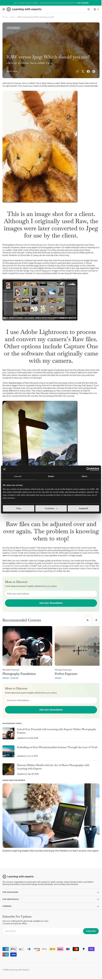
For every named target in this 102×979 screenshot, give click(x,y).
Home (5, 17)
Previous (85, 622)
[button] (3, 9)
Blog (13, 17)
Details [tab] (51, 476)
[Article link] (50, 737)
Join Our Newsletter (50, 605)
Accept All (83, 508)
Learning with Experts (19, 974)
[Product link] (27, 655)
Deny (18, 508)
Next (94, 622)
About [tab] (84, 476)
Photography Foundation (19, 676)
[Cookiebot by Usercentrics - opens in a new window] (88, 469)
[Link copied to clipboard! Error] (75, 71)
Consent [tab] (17, 476)
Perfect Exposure (66, 676)
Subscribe (89, 935)
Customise (49, 508)
